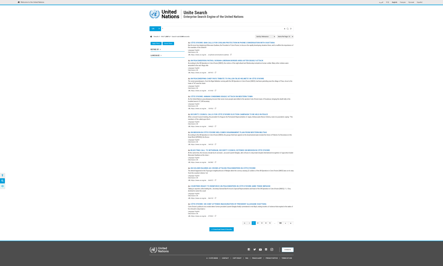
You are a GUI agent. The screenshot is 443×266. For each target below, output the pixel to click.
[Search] (288, 28)
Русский (411, 2)
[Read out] (2, 186)
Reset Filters (168, 43)
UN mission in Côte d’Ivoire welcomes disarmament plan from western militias (228, 132)
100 (280, 223)
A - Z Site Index (212, 258)
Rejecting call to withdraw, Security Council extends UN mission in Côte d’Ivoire (230, 150)
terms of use (287, 258)
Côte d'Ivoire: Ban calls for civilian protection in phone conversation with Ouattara (232, 43)
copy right (237, 258)
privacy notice (272, 258)
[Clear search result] (285, 28)
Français (403, 2)
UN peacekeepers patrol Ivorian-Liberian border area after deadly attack (226, 61)
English (394, 2)
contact (225, 258)
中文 (387, 2)
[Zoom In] (2, 180)
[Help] (291, 28)
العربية (381, 2)
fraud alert (257, 258)
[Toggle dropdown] (160, 49)
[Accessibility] (2, 175)
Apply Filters (156, 43)
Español (419, 2)
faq (246, 258)
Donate (287, 250)
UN (153, 29)
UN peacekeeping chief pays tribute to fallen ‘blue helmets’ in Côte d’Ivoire (227, 79)
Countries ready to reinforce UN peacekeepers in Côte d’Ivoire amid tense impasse (230, 186)
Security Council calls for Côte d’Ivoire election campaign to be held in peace (229, 114)
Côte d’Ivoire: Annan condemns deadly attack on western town (221, 96)
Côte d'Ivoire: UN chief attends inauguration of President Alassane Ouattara (228, 204)
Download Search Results (222, 229)
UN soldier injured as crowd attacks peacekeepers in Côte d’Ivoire (223, 168)
